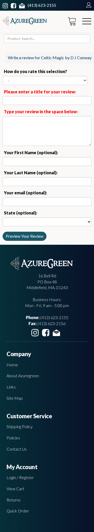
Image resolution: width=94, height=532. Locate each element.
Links (11, 386)
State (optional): (20, 212)
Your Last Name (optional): (30, 172)
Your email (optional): (25, 192)
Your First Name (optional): (31, 152)
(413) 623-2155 (42, 5)
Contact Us (17, 448)
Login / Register (20, 477)
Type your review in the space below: (41, 111)
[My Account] (87, 5)
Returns (14, 499)
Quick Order (18, 510)
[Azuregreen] (25, 21)
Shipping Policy (20, 426)
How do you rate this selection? (36, 71)
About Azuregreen (23, 375)
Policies (13, 437)
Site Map (15, 398)
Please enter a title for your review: (40, 91)
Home (12, 364)
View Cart (15, 488)
